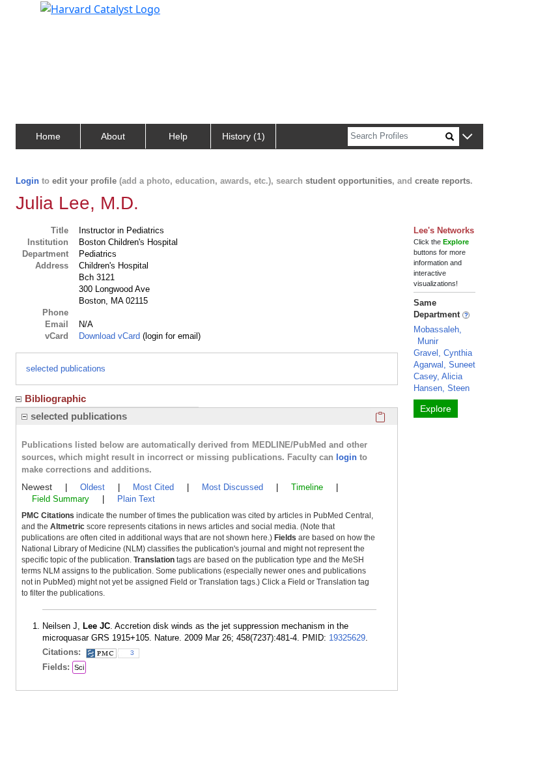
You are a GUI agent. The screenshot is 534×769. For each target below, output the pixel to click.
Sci (79, 667)
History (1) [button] (243, 136)
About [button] (113, 136)
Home (48, 136)
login (346, 457)
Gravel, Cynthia (443, 353)
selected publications (65, 368)
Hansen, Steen (442, 388)
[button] (467, 137)
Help (178, 136)
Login (27, 181)
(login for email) (170, 336)
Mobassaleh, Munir (438, 335)
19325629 (347, 638)
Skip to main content (54, 16)
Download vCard (109, 336)
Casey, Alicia (438, 376)
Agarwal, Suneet (444, 365)
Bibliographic (55, 398)
